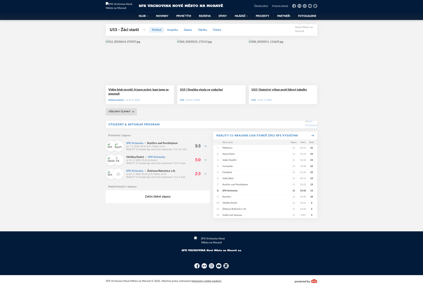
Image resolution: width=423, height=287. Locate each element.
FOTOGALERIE (307, 16)
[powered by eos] (306, 281)
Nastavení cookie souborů (206, 281)
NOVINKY (162, 16)
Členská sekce (261, 6)
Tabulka (202, 30)
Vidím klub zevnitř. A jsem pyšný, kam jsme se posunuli (138, 91)
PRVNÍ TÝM (183, 16)
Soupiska (172, 30)
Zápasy (188, 30)
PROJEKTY (262, 16)
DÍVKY (223, 16)
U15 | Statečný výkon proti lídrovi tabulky (279, 89)
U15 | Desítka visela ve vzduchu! (201, 89)
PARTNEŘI (283, 16)
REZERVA (205, 16)
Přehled (156, 30)
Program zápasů (280, 6)
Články (217, 30)
